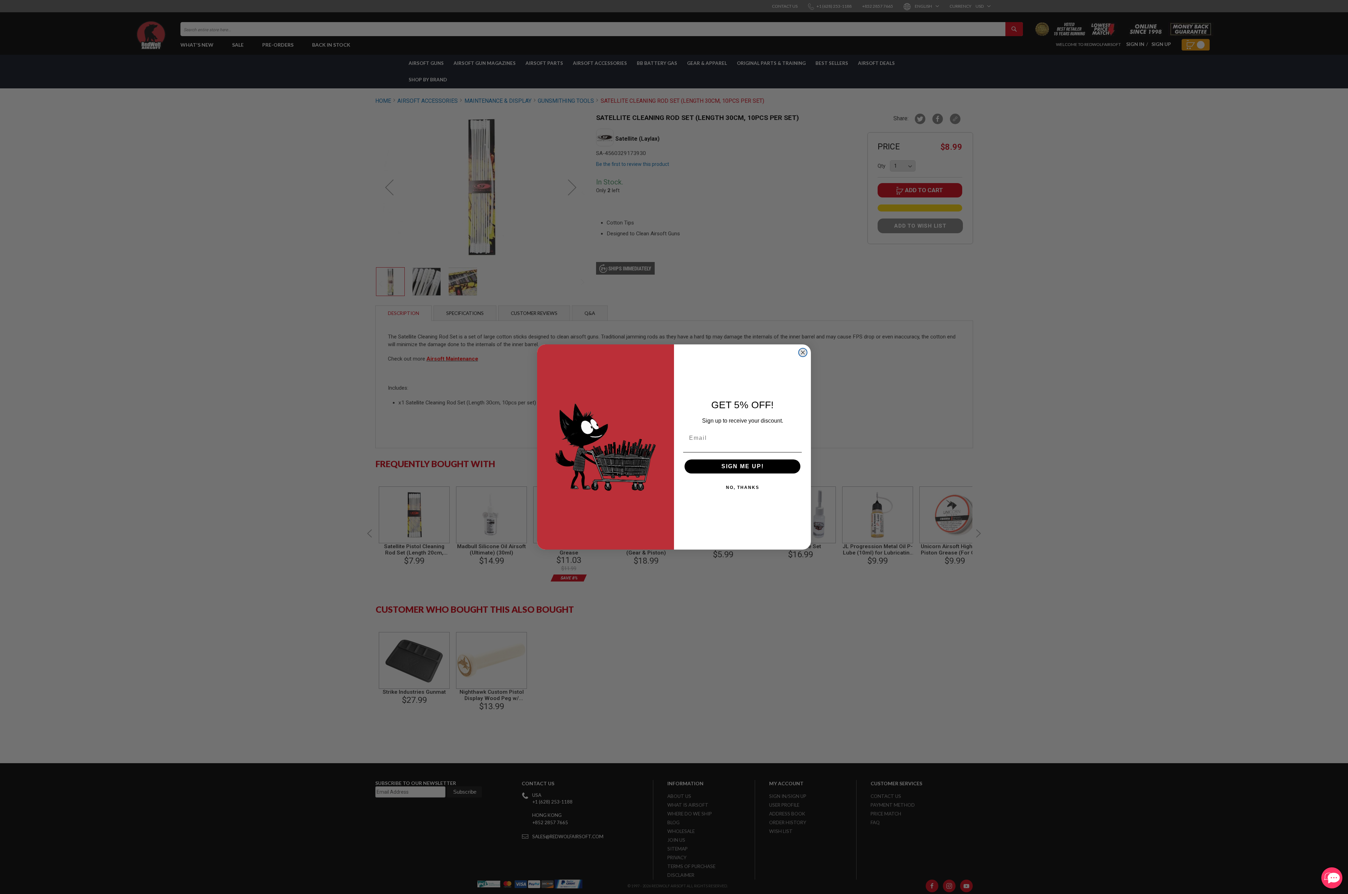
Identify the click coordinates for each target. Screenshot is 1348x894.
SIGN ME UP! (742, 466)
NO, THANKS (742, 487)
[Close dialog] (802, 352)
